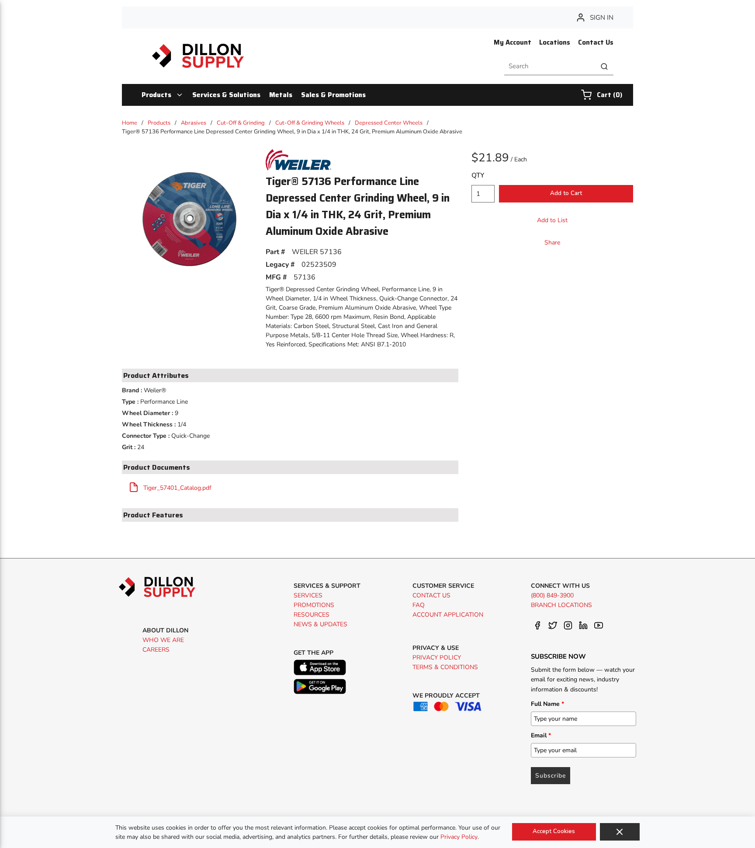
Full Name (547, 704)
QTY (477, 175)
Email (541, 735)
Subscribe (550, 775)
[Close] (620, 832)
